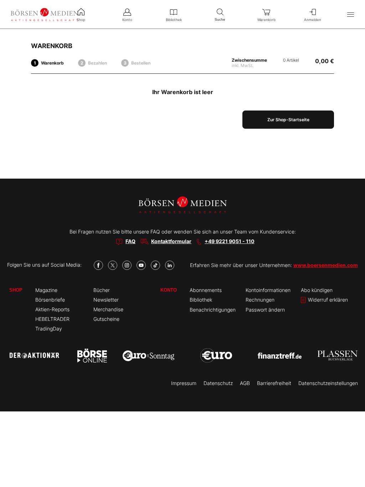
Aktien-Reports (52, 309)
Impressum (183, 383)
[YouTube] (141, 265)
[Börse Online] (92, 355)
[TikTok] (155, 265)
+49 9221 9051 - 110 (230, 241)
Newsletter (106, 300)
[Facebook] (98, 265)
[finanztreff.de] (280, 356)
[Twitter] (112, 265)
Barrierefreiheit (274, 383)
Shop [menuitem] (81, 19)
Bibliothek (201, 300)
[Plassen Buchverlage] (337, 355)
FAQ (130, 241)
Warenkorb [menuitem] (266, 19)
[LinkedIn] (169, 265)
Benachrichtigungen (213, 310)
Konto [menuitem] (127, 19)
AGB (245, 383)
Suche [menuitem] (220, 19)
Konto (168, 290)
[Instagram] (127, 265)
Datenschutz (218, 383)
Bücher (101, 290)
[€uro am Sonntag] (148, 355)
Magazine (46, 290)
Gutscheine (106, 319)
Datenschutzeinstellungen (328, 383)
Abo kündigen (317, 290)
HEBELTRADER (52, 319)
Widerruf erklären (327, 300)
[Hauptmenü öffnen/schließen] (350, 14)
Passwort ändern (265, 310)
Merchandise (108, 309)
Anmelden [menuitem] (312, 19)
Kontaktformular (171, 241)
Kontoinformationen (268, 290)
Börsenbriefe (50, 300)
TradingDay (48, 328)
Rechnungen (260, 300)
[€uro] (216, 355)
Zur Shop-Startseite (288, 119)
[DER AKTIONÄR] (34, 355)
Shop (15, 290)
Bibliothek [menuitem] (174, 19)
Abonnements (206, 290)
